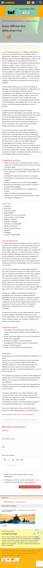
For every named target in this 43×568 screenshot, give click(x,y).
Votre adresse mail (8, 439)
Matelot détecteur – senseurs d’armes (24, 21)
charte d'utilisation (29, 482)
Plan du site (19, 553)
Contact (25, 553)
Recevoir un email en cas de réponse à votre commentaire (18, 475)
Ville (3, 447)
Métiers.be (10, 2)
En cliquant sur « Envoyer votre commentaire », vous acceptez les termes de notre (21, 481)
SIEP (7, 551)
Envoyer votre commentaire (30, 487)
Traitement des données (8, 553)
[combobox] (21, 450)
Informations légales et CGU (28, 551)
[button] (5, 460)
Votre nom (5, 430)
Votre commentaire (8, 455)
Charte (39, 551)
